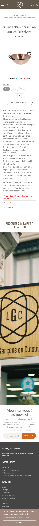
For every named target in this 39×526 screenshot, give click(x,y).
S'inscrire (29, 31)
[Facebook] (16, 37)
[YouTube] (25, 37)
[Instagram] (21, 37)
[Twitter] (12, 37)
